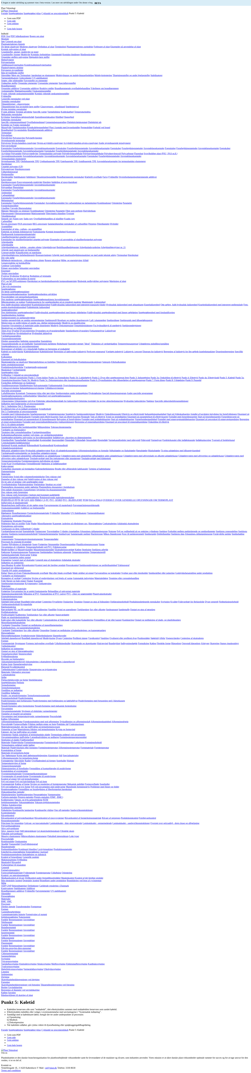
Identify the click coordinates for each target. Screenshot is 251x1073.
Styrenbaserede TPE (10, 161)
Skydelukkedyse (23, 333)
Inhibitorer (31, 177)
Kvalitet (17, 565)
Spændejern (46, 341)
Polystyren (6, 143)
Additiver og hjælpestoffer (33, 508)
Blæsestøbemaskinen (10, 635)
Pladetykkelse (17, 742)
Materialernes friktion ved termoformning (36, 729)
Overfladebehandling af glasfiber (49, 218)
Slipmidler (65, 513)
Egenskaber (6, 148)
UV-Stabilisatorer (79, 513)
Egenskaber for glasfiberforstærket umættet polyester (25, 239)
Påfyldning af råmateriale (20, 544)
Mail (41, 1068)
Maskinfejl (6, 862)
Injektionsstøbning (9, 917)
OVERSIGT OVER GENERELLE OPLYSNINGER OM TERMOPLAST (138, 500)
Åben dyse (6, 330)
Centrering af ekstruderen (192, 638)
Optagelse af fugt (9, 729)
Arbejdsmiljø (7, 242)
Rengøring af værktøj (11, 578)
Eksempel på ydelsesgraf (12, 568)
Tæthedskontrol (8, 646)
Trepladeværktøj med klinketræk (96, 458)
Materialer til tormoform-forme (15, 753)
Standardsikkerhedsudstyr (13, 398)
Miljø (3, 883)
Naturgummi (24, 917)
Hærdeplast (6, 164)
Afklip (162, 638)
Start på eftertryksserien (70, 416)
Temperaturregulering (11, 461)
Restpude (85, 416)
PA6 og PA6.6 (95, 500)
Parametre (127, 203)
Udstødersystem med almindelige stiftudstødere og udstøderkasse (31, 456)
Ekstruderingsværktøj (64, 549)
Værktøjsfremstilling (41, 432)
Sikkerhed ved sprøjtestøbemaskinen (54, 396)
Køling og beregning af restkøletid (54, 349)
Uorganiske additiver (29, 88)
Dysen (59, 638)
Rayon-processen (9, 224)
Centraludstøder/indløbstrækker (15, 443)
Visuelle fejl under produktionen (16, 570)
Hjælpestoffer (7, 174)
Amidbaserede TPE (87, 161)
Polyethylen (6, 138)
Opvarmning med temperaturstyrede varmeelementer (25, 716)
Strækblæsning (35, 680)
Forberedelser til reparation (13, 865)
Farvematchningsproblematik (86, 505)
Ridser (4, 573)
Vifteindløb (80, 440)
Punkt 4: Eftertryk (190, 377)
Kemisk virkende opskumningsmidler (52, 93)
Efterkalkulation (118, 362)
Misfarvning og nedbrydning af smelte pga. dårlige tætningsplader (31, 323)
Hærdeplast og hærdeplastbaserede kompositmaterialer (52, 281)
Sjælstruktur (39, 484)
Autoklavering (15, 805)
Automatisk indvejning (83, 578)
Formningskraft (51, 742)
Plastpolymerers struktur (12, 67)
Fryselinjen (57, 601)
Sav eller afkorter (97, 609)
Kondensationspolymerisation (37, 65)
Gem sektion (13, 23)
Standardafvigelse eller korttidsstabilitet (19, 427)
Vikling (4, 805)
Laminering (75, 620)
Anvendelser (29, 919)
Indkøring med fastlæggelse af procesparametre (22, 403)
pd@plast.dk (51, 1068)
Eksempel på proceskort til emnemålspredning (126, 422)
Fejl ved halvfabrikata (25, 781)
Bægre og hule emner (16, 581)
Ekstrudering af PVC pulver (53, 594)
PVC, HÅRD (56, 500)
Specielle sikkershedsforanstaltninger (171, 401)
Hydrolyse (24, 276)
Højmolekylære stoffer (39, 57)
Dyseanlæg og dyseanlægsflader (50, 330)
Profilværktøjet (8, 615)
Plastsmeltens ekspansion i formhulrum (57, 487)
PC (47, 500)
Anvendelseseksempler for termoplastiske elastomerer (121, 161)
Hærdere (47, 182)
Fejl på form (41, 781)
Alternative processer (20, 672)
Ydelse (34, 555)
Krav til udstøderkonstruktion (64, 450)
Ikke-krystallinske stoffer (12, 73)
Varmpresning (54, 794)
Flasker (30, 581)
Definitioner (33, 886)
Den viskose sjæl (53, 476)
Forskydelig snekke (222, 534)
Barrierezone (97, 534)
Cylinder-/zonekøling (69, 531)
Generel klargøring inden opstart (16, 557)
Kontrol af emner (9, 779)
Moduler (5, 39)
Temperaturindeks (82, 112)
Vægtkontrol (94, 638)
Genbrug (5, 265)
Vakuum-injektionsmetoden (47, 802)
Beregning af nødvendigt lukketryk (70, 351)
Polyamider (16, 153)
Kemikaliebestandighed (38, 127)
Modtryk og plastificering (73, 323)
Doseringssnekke (68, 544)
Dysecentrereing (27, 330)
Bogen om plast (37, 36)
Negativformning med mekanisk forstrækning (55, 706)
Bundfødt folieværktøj (31, 601)
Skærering (214, 643)
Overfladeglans (19, 463)
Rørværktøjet (7, 609)
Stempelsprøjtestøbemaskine (14, 294)
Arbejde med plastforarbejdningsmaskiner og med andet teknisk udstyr (84, 255)
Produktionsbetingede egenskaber (144, 601)
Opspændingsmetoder (11, 338)
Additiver (30, 888)
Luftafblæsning (8, 393)
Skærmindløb (58, 440)
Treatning (78, 601)
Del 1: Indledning (9, 406)
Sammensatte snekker (80, 534)
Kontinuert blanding (27, 849)
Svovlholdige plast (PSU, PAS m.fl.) (160, 153)
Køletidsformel (46, 351)
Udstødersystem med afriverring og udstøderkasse (201, 456)
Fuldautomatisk (55, 385)
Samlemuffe (124, 609)
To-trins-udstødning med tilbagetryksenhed (180, 450)
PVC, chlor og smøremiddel (79, 594)
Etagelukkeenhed (152, 304)
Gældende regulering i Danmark (54, 886)
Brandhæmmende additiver (40, 130)
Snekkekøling (238, 534)
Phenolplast (18, 187)
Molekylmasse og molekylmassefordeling (75, 75)
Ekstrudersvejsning (28, 964)
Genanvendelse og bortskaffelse (15, 263)
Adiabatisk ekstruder (70, 560)
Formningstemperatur (34, 742)
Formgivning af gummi (36, 914)
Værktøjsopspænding (11, 336)
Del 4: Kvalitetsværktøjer (12, 424)
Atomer (16, 54)
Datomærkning (8, 471)
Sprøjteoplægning (25, 794)
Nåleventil (145, 440)
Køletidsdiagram (31, 351)
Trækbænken (83, 609)
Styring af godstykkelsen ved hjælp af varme (52, 578)
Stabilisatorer (156, 75)
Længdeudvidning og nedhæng (44, 737)
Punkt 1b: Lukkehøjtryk (81, 377)
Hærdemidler (7, 177)
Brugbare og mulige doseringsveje (73, 320)
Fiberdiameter (103, 224)
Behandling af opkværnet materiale (64, 591)
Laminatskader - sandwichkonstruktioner (131, 823)
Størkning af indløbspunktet (54, 463)
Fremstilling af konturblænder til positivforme (50, 768)
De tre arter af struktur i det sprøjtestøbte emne (22, 482)
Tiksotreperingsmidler (46, 177)
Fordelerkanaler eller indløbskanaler (178, 440)
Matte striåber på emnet (83, 573)
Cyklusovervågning (10, 388)
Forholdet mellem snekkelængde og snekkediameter (191, 531)
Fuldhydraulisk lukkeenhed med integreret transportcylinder (78, 304)
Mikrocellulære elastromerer (34, 836)
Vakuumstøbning (26, 802)
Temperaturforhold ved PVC (39, 547)
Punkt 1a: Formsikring (59, 377)
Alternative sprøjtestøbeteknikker (16, 515)
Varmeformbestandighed (146, 419)
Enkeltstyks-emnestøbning (13, 852)
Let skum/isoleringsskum (48, 831)
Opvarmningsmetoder (11, 711)
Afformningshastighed (101, 721)
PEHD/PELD (7, 500)
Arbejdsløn (72, 362)
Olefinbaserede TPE (29, 161)
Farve (105, 177)
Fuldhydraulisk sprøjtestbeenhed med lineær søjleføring (112, 312)
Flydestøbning (95, 393)
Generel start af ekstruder (23, 560)
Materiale (5, 747)
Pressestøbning (40, 794)
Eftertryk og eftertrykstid (133, 414)
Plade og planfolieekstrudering (15, 617)
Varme (102, 544)
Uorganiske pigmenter (48, 83)
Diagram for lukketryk (152, 351)
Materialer (5, 474)
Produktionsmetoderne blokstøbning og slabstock (23, 854)
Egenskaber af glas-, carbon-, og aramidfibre (21, 229)
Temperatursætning (80, 552)
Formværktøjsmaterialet (12, 872)
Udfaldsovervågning (54, 388)
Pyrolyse (5, 276)
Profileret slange (80, 638)
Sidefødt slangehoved (11, 638)
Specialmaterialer (71, 755)
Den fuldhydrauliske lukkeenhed (16, 304)
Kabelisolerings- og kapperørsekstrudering (20, 628)
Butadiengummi (8, 927)
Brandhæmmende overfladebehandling (72, 88)
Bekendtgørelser (19, 886)
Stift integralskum (28, 831)
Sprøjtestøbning (16, 13)
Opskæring (68, 601)
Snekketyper (64, 534)
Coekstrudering (110, 523)
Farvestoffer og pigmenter (35, 80)
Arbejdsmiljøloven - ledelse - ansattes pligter (21, 247)
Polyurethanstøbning (10, 826)
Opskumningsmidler (41, 91)
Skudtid (4, 844)
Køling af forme (22, 784)
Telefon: (61, 1068)
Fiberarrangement (23, 213)
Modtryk (55, 325)
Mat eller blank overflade (60, 573)
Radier (28, 760)
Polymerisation (8, 62)
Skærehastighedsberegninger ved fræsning (20, 985)
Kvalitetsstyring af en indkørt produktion (19, 409)
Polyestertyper (7, 169)
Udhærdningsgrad (9, 172)
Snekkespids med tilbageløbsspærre (136, 320)
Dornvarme (25, 555)
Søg (3, 41)
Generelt (5, 867)
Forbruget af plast (102, 46)
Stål (60, 755)
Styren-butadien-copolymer (23, 143)
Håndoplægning (8, 794)
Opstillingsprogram (10, 385)
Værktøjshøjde (19, 370)
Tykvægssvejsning (9, 961)
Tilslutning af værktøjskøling (104, 344)
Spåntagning (7, 974)
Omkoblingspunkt (112, 414)
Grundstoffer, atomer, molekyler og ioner (19, 52)
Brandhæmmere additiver (12, 891)
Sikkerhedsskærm (44, 635)
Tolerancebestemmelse (61, 427)
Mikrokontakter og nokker (13, 302)
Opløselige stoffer (9, 83)
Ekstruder (17, 521)
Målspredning (43, 427)
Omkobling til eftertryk (158, 422)
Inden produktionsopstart (12, 364)
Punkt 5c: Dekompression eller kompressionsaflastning (64, 380)
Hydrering (14, 276)
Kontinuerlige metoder (11, 807)
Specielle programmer (11, 390)
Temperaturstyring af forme (13, 763)
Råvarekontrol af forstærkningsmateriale (83, 818)
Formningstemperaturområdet (73, 737)
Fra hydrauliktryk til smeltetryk (107, 325)
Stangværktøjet (62, 615)
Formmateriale (7, 643)
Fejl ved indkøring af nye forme (15, 786)
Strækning (86, 549)
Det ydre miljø (7, 258)
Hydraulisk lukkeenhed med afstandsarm (125, 304)
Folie (28, 523)
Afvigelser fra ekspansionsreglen (51, 489)
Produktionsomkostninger (90, 362)
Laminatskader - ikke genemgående (66, 823)
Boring (4, 987)
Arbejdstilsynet (49, 247)
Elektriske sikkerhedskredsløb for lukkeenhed (57, 401)
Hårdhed (59, 117)
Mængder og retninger (19, 211)
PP (16, 500)
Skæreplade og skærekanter (83, 643)
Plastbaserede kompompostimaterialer (18, 234)
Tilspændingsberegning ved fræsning (57, 985)
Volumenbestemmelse (48, 534)
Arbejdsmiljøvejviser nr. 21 (113, 247)
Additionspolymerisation (12, 65)
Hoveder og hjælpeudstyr (12, 659)
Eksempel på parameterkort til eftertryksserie (147, 416)
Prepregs (92, 224)
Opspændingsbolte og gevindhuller (17, 344)
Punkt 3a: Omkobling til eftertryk (166, 377)
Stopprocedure (25, 654)
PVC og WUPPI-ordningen (14, 281)
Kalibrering (42, 609)
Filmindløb (70, 440)
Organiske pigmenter (27, 83)
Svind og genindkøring (116, 416)
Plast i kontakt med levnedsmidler (64, 127)
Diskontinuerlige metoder (12, 792)
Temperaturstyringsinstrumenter (28, 539)
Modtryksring (49, 638)
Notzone (112, 531)
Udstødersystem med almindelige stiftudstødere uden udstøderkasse (92, 456)
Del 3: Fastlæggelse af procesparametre (19, 411)
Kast (9, 463)
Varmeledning (53, 112)
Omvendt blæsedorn (191, 643)
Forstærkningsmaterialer (38, 513)
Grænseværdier (8, 252)
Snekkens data (177, 534)
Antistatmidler (7, 91)
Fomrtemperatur (66, 742)
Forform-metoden (9, 797)
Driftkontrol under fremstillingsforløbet (43, 878)
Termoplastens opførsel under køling (18, 745)
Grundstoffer (7, 54)
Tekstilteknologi (8, 216)
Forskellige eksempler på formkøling (18, 469)
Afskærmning (7, 401)
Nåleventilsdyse (8, 333)
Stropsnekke (53, 544)
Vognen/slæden (173, 638)
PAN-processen (25, 224)
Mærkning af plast (117, 281)
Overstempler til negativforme (14, 776)
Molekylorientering (103, 75)
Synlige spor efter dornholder (134, 573)
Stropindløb (91, 440)
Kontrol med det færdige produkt (50, 565)
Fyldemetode (29, 872)
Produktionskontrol (129, 818)
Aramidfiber (6, 226)
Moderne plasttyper (28, 46)
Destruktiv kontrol (31, 880)
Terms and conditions (11, 1070)
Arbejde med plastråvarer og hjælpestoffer (20, 250)
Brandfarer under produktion (53, 880)
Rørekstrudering (8, 607)
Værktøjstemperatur (56, 414)
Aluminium (53, 755)
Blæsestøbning (95, 523)
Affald (85, 260)
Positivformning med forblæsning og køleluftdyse (55, 701)
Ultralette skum (67, 831)
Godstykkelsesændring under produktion (194, 573)
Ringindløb (102, 440)
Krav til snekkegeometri (133, 534)
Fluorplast (138, 153)
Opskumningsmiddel (10, 508)
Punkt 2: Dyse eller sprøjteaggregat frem (110, 377)
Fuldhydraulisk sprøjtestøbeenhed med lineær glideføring (60, 312)
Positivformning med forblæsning (16, 701)
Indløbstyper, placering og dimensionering (72, 437)
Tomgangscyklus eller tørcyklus (40, 393)
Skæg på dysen (15, 573)
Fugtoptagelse (39, 231)
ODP (3, 886)
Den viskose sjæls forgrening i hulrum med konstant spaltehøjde (30, 495)
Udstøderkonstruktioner (12, 448)
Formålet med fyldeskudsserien (15, 414)
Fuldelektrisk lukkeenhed (38, 307)
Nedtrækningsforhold (229, 601)
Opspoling (15, 625)
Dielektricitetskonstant (77, 122)
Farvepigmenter (43, 891)
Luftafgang (79, 742)
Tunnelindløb (20, 440)
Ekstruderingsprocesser (11, 596)
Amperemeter (7, 539)
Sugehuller (61, 760)
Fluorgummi (6, 943)
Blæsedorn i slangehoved (63, 661)
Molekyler (25, 54)
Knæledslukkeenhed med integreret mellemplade (220, 304)
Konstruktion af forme (11, 750)
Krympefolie (26, 604)
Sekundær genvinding (29, 268)
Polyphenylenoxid (112, 153)
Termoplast (6, 132)
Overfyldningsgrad (29, 844)
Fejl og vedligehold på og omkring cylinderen (138, 531)
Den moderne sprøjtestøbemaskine (17, 299)
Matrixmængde (38, 213)
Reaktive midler (47, 88)
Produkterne (6, 521)
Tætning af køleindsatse (99, 469)
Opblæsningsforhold (119, 601)
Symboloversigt (28, 635)
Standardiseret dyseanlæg (77, 330)
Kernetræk (20, 393)
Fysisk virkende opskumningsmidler (17, 93)
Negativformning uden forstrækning (17, 706)
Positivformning (25, 698)
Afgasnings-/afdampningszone (94, 531)
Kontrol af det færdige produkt (89, 878)
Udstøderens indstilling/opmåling (154, 344)
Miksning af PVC (31, 594)
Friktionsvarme (60, 547)
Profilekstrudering (9, 612)
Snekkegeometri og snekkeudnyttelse (18, 317)
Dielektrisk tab (94, 122)
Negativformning (9, 703)
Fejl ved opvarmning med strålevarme (48, 786)
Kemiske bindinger (71, 54)
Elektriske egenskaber (11, 119)
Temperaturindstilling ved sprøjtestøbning (20, 497)
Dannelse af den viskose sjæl (14, 479)
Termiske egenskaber (10, 101)
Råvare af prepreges (111, 818)
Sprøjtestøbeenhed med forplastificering (156, 312)
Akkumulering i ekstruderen (38, 661)
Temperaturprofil (97, 552)
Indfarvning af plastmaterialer (14, 502)
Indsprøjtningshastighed (155, 414)
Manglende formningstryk (78, 786)
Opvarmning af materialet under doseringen (30, 325)
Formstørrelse (7, 760)
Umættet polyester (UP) (12, 166)
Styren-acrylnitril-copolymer (50, 143)
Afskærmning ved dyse (25, 401)
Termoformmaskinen (10, 687)
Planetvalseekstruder (102, 594)
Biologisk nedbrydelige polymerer (93, 281)
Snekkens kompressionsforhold (23, 534)
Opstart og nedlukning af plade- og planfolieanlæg (158, 620)
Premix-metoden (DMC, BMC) (48, 797)
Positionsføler (143, 638)
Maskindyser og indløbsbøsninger (16, 328)
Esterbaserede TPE (69, 161)
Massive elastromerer (10, 836)
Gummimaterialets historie (13, 914)
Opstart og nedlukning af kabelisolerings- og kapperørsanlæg (78, 630)
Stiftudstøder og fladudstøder (122, 450)
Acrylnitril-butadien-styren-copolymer (80, 143)
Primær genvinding (10, 268)
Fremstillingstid (33, 463)
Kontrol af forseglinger (11, 857)
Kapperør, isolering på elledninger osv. (70, 523)
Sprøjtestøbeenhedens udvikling (42, 294)
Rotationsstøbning (9, 789)
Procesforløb (55, 716)
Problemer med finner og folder (104, 786)
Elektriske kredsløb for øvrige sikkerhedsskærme (100, 401)
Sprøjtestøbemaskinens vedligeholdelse (19, 396)
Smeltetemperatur (38, 414)
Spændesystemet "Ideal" (79, 344)
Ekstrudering (7, 518)
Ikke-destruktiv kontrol (11, 880)
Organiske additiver (10, 88)
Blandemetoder (8, 846)
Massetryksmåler (25, 549)
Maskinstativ (87, 302)
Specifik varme (40, 112)
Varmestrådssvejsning (33, 969)
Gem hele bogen (14, 29)
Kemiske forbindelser (41, 54)
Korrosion (71, 231)
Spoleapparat (112, 609)
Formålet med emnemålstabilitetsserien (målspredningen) (48, 422)
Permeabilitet (87, 127)
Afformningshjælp (120, 721)
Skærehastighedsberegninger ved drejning (20, 979)
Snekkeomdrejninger (131, 325)
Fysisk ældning (8, 112)
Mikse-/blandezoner (112, 534)
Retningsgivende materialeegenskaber (57, 497)
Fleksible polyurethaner (12, 833)
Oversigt (70, 213)
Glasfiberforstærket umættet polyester (18, 237)
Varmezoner (40, 531)
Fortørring (42, 544)
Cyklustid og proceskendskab (54, 13)
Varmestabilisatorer (10, 78)
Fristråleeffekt (7, 440)
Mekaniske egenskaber (11, 114)
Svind (4, 463)
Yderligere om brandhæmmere (105, 88)
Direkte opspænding (10, 341)
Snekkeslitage (113, 320)
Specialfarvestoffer (67, 83)
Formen (4, 641)
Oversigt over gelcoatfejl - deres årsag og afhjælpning (174, 823)
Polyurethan (6, 187)
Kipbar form (6, 664)
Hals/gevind (102, 643)
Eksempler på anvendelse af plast (125, 46)
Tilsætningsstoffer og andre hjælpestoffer (131, 75)
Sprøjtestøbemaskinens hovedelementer (51, 299)
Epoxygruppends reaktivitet (29, 182)
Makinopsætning (9, 859)
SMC (9, 901)
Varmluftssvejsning (10, 964)
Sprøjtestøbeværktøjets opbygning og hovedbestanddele (26, 437)
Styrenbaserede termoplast (13, 140)
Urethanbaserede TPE (50, 161)
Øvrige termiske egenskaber (14, 109)
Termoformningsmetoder (38, 695)
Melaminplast (7, 200)
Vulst (34, 609)
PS (19, 500)
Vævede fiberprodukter (21, 208)
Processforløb (7, 839)
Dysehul (15, 330)
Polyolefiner (6, 135)
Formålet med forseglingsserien (183, 416)
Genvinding (15, 265)
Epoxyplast (6, 179)
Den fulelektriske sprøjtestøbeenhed (17, 312)
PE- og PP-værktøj (22, 609)
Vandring (104, 638)
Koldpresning (7, 800)
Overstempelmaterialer (11, 773)
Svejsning (165, 601)
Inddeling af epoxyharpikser (64, 182)
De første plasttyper (10, 46)
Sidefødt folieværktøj (10, 601)
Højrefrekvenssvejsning (12, 969)
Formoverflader (20, 724)
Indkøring (15, 693)
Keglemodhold (61, 445)
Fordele (4, 919)
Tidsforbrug (61, 362)
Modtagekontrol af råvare (12, 878)
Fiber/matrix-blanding (56, 213)
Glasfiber (5, 208)
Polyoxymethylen (30, 153)
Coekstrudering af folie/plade (56, 620)
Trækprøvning (44, 583)
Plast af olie (6, 284)
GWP (8, 886)
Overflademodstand (36, 122)
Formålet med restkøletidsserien (95, 419)
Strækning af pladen (10, 740)
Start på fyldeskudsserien (178, 414)
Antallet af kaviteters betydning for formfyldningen (213, 414)
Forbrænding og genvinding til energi (18, 278)
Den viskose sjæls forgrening (14, 492)
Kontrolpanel (7, 536)
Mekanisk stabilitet (75, 784)
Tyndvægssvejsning (10, 966)
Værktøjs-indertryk (114, 351)
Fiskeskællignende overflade (35, 573)
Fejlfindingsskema (9, 656)
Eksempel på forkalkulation (13, 359)
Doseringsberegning (225, 351)
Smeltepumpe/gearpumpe (12, 583)
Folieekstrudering (9, 599)
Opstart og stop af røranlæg (142, 609)
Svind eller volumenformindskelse (29, 476)
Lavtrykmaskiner (45, 849)
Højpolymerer (7, 59)
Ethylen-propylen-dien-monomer (16, 948)
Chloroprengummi (9, 953)
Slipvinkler (19, 760)
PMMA (38, 500)
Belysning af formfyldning (69, 419)
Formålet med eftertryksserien (45, 416)
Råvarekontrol (28, 565)
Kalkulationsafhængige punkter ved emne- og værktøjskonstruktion (32, 435)
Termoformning (8, 685)
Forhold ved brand (101, 127)
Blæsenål (5, 667)
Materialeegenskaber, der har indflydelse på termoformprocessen (30, 727)
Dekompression (66, 325)
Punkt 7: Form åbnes (155, 380)
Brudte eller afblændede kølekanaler (71, 469)
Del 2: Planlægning (27, 406)
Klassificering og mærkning (28, 252)
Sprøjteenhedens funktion (13, 315)
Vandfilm (52, 609)
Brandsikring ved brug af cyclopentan (84, 880)
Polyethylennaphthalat (72, 153)
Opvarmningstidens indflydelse (15, 737)
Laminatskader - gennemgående (97, 823)
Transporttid (14, 844)
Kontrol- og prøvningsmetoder (15, 875)
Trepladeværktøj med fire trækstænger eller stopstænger (55, 458)
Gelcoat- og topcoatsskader (36, 823)
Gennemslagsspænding (56, 122)
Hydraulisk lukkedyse (42, 333)
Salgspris (106, 362)
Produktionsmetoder (63, 849)
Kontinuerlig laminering (23, 810)
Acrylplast (6, 153)
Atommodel (56, 54)
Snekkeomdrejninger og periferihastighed (98, 565)
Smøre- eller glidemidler (12, 80)
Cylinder (35, 529)
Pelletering (6, 523)
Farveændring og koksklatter (107, 573)
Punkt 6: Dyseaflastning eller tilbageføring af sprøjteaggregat (118, 380)
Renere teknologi (52, 260)
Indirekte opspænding (30, 341)
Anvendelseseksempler (44, 148)
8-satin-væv (69, 218)
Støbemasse (10, 755)
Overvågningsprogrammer (75, 385)
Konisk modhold (18, 445)
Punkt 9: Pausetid (193, 380)
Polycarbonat (127, 153)
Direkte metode (8, 906)
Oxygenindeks (20, 130)
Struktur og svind (53, 484)
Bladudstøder (154, 450)
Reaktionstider (7, 841)
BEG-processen (40, 224)
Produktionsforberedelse (12, 367)
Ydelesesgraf (123, 565)
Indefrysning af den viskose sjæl (43, 479)
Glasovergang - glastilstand (52, 106)
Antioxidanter (25, 78)
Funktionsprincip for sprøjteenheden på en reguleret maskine (53, 302)
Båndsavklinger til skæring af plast (17, 995)
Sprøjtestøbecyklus (32, 13)
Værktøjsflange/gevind (11, 531)
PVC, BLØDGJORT (72, 500)
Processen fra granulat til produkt (16, 542)
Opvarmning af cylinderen (13, 547)
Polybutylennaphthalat (93, 153)
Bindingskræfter (87, 54)
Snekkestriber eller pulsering (162, 573)
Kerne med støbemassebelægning (32, 755)
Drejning (5, 977)
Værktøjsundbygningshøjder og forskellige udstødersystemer (29, 453)
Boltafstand (62, 344)
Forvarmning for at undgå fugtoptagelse (29, 591)
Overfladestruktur (9, 484)
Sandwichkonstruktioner (81, 810)
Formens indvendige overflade (40, 643)
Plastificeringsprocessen (87, 544)
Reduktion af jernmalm (40, 276)
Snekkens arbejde (100, 549)
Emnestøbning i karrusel (37, 852)
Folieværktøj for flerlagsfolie (191, 601)
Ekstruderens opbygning (12, 526)
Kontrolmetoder (8, 813)
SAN (26, 500)
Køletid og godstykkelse (12, 351)
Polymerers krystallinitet (12, 70)
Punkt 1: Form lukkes (38, 377)
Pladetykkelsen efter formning (24, 747)
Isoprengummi (7, 932)
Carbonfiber (6, 221)
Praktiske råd (63, 724)
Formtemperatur (101, 747)
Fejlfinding (6, 375)
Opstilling (5, 693)
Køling (78, 549)
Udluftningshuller (62, 643)
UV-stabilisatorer (40, 78)
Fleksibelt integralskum (58, 836)
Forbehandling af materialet (13, 588)
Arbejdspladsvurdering (89, 247)
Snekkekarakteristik (10, 555)
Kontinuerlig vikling (44, 810)
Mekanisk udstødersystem (13, 450)
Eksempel (5, 271)
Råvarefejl (16, 862)
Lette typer (74, 836)
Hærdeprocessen (22, 169)
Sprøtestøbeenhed (9, 310)
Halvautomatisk (40, 385)
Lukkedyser (110, 330)
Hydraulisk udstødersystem (37, 450)
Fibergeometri (7, 213)
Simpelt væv (7, 218)
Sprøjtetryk (71, 414)
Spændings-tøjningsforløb (22, 117)
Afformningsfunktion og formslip (93, 450)
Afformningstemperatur (12, 721)
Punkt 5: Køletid (227, 377)
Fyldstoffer (6, 96)
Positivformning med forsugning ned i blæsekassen (101, 701)
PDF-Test (5, 36)
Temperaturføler (51, 539)
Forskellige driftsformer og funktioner (18, 383)
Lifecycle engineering (11, 286)
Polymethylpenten (34, 138)
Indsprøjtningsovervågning (32, 388)
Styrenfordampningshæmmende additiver (138, 177)
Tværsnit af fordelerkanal (223, 440)
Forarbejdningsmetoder (23, 148)
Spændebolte (29, 531)
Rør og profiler (18, 523)
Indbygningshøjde (129, 643)
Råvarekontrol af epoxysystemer (49, 818)
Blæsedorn (176, 643)
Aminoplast (6, 192)
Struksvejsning (44, 964)
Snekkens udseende (62, 552)
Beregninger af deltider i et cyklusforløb (19, 349)
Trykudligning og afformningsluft (75, 721)
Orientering (117, 203)
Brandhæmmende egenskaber (70, 177)
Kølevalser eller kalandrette (13, 620)
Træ (3, 755)
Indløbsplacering (203, 440)
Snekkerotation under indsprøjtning (72, 393)
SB (22, 500)
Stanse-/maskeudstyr (229, 643)
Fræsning (5, 982)
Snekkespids (150, 534)
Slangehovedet (59, 635)
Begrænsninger (16, 919)
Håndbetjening (26, 385)
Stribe (4, 677)
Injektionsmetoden (9, 802)
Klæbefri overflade (93, 177)
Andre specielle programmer (140, 393)
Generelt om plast (13, 41)
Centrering (26, 578)
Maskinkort (6, 370)
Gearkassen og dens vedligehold (16, 529)
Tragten (4, 544)
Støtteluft (154, 638)
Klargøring (6, 560)
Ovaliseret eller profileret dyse (123, 638)
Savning (12, 992)
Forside (4, 13)
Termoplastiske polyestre (50, 153)
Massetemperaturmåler (44, 549)
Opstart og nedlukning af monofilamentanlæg (42, 625)
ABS (31, 500)
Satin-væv (28, 218)
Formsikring (143, 643)
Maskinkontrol (68, 878)
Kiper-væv (18, 218)
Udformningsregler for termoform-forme (19, 758)
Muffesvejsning (58, 964)
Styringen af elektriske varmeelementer (39, 711)
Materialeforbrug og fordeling (42, 362)
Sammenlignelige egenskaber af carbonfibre (68, 224)
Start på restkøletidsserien (122, 419)
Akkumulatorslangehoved (13, 661)
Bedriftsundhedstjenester (68, 247)
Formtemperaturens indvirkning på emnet (40, 461)
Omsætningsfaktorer (83, 325)
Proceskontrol (72, 565)
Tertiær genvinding (10, 273)
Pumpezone (34, 552)
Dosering (5, 325)
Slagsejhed (69, 117)
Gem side (11, 21)
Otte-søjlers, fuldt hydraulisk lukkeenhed (179, 304)
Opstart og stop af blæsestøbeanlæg (17, 651)
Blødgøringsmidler (23, 91)
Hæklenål (5, 445)
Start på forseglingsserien (209, 416)
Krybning (5, 117)
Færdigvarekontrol (147, 818)
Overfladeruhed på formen (44, 760)
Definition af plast (46, 46)
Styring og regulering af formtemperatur (48, 784)
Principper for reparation (12, 823)
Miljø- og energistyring (71, 260)
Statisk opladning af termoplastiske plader (31, 734)
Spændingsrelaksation (45, 117)
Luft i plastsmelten (97, 320)
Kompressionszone (19, 552)
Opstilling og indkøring (12, 690)
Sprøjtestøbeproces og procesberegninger (20, 346)
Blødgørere (6, 513)
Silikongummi (7, 938)
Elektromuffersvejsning (76, 964)
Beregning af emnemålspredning (90, 422)
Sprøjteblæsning (8, 682)
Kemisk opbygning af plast (13, 49)
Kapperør (38, 581)
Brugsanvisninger (43, 255)
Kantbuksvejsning (96, 964)
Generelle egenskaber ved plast (15, 99)
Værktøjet (5, 625)
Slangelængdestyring (22, 664)
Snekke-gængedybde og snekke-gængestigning (22, 320)
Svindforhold (45, 409)
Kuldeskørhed (67, 112)
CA (43, 500)
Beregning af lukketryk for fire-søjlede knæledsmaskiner (189, 351)
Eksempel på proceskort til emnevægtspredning (217, 419)
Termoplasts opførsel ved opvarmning (68, 734)
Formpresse (36, 906)
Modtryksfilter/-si (9, 549)
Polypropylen (19, 138)
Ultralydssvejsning (52, 969)
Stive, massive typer (10, 831)
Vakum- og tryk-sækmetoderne (28, 800)
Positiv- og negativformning (14, 695)
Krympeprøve (31, 583)
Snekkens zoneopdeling (227, 531)
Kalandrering (87, 620)
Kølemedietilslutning (44, 469)
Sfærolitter (6, 75)
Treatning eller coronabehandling (16, 432)
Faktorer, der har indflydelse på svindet (19, 732)
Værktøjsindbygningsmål (35, 367)
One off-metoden (62, 810)
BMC (3, 901)
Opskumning (21, 841)
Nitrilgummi (6, 922)
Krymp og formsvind (65, 729)
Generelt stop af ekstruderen (48, 560)
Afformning (13, 719)
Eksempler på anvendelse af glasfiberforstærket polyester (76, 239)
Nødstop (150, 401)
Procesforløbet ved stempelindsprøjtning (19, 297)
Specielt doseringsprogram (114, 393)
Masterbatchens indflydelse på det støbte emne (22, 505)
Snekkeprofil (51, 320)
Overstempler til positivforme (42, 776)
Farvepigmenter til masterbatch (58, 505)
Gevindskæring (15, 987)
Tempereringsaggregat (128, 344)
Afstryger (205, 643)
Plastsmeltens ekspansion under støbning (19, 487)
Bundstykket (114, 643)
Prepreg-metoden (26, 797)
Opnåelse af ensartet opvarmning (16, 714)
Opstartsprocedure (9, 654)
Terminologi (60, 46)
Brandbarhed (7, 130)
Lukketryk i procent (133, 351)
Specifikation (7, 565)
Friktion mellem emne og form (42, 724)
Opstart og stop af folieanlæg (96, 601)
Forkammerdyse (96, 330)
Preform (20, 682)
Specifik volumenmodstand (13, 122)
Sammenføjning (8, 956)
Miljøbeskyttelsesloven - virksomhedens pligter (22, 260)
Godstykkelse (22, 669)
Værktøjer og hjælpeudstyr (13, 430)
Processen (27, 521)
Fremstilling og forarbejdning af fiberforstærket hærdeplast (45, 789)
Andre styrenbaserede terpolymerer (114, 143)
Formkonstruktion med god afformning (41, 721)
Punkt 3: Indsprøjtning (140, 377)
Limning (5, 972)
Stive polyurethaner (10, 828)
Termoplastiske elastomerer (13, 159)
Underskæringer (76, 724)
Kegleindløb (45, 440)
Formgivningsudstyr (10, 870)
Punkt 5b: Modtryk (30, 380)
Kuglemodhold (46, 445)
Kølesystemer (7, 466)
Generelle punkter (31, 857)
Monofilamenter (44, 523)
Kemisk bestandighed (56, 231)
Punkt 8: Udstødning (175, 380)
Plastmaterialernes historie (13, 44)
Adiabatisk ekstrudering (128, 523)
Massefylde (6, 127)
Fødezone (5, 552)
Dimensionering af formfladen (15, 768)
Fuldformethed (27, 740)
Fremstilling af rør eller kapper (108, 620)
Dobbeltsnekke (164, 534)
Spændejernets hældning (45, 344)
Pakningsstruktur (25, 484)
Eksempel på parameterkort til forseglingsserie (35, 419)
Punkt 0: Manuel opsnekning (14, 377)
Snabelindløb (33, 440)
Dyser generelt (211, 601)
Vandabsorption (19, 127)
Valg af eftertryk (97, 416)
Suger (35, 544)
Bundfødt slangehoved (31, 638)
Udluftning (56, 872)
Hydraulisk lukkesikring (135, 401)
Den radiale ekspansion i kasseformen (18, 489)
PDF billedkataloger (20, 36)
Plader (34, 523)
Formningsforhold (9, 698)
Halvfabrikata (89, 211)
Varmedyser (156, 440)
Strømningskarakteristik (12, 594)
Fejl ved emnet (8, 781)
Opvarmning (7, 708)
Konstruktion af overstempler (14, 771)
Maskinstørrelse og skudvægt (14, 362)
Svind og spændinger (67, 609)
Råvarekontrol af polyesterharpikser (17, 818)
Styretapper (20, 643)
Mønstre (5, 211)
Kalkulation (6, 357)
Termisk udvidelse (24, 112)
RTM (45, 800)
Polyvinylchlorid (8, 145)
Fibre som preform (74, 211)
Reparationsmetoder (10, 820)
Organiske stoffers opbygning (14, 57)
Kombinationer (104, 203)
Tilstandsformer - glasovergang (15, 104)
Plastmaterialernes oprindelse (80, 46)
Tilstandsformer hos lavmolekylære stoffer (20, 106)
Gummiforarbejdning (10, 912)
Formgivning (7, 476)
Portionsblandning (9, 849)
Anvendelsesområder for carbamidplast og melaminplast (71, 203)
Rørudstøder (142, 450)
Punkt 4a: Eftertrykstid (209, 377)
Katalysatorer (7, 888)
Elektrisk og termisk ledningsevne (16, 231)
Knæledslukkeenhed (41, 304)
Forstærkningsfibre (9, 205)
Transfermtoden (23, 906)
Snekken (163, 531)
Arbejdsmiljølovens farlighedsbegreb (18, 255)
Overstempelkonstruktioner (34, 773)
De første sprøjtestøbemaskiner (15, 291)
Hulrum (70, 760)
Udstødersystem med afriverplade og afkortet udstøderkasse (150, 456)
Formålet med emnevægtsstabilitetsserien (176, 419)
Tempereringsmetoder (11, 766)
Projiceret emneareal (96, 351)
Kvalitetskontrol (17, 667)
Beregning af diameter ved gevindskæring (20, 990)
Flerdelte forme (164, 643)
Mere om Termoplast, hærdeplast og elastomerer (33, 75)
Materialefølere (101, 578)
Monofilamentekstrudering (13, 622)
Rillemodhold (33, 445)
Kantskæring (128, 620)
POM (85, 500)
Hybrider (114, 224)
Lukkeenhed (99, 302)
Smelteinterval (72, 106)
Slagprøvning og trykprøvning (43, 669)
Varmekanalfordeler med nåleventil (124, 440)
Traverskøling (53, 531)
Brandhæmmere (8, 86)
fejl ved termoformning (27, 779)
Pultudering (6, 810)
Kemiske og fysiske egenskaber (15, 125)
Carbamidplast (7, 195)
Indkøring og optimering (12, 562)
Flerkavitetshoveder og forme (14, 680)
